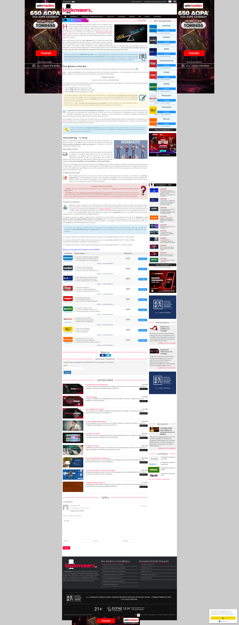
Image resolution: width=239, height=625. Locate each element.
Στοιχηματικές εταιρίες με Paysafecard (114, 571)
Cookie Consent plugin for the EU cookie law (223, 621)
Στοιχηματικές (67, 1)
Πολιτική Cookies (228, 614)
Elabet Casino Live (146, 571)
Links (141, 614)
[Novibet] (68, 268)
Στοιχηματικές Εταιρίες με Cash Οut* (113, 574)
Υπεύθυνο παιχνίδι (162, 614)
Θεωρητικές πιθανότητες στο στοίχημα (166, 351)
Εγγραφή (142, 320)
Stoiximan (166, 25)
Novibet (166, 37)
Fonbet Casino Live (146, 578)
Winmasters (166, 95)
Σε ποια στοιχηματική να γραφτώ (96, 421)
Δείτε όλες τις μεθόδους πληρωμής (158, 479)
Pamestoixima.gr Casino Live (149, 574)
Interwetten (167, 107)
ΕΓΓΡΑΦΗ (142, 259)
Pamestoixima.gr (166, 60)
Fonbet (166, 72)
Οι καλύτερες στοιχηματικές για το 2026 (155, 1)
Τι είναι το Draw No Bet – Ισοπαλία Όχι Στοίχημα (100, 470)
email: (65, 365)
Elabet (166, 49)
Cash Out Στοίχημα (91, 397)
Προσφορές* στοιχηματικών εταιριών (114, 581)
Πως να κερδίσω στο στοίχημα (95, 409)
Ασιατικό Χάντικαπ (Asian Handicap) (97, 384)
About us (145, 614)
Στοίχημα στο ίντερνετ (92, 446)
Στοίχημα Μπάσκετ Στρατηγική (95, 482)
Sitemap (137, 614)
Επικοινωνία (172, 614)
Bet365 (166, 84)
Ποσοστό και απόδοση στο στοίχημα (165, 329)
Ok (223, 618)
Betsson (166, 119)
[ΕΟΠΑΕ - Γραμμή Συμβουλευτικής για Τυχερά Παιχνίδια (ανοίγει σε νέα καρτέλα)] (126, 609)
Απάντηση (143, 505)
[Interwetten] (68, 329)
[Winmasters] (68, 319)
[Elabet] (68, 278)
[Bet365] (68, 308)
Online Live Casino (136, 1)
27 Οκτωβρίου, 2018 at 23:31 (80, 508)
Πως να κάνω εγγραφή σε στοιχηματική (97, 458)
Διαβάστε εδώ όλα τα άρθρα (166, 343)
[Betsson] (68, 339)
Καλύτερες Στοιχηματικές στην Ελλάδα (114, 568)
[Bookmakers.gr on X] (74, 1)
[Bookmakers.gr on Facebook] (72, 1)
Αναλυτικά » (143, 389)
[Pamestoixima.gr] (68, 288)
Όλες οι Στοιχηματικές (162, 130)
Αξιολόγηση (68, 261)
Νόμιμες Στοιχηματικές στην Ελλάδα (113, 564)
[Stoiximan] (68, 257)
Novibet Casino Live (146, 568)
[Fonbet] (68, 298)
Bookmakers (75, 614)
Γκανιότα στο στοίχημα (93, 433)
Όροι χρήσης (152, 614)
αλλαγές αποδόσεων (105, 208)
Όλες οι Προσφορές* (162, 265)
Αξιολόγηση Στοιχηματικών (111, 584)
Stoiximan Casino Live (147, 564)
